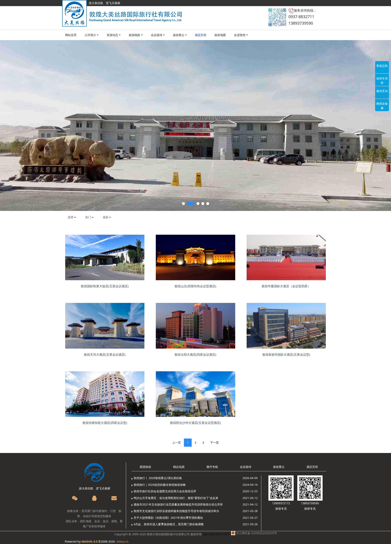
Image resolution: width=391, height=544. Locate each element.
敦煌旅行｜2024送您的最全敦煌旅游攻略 (160, 485)
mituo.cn (122, 541)
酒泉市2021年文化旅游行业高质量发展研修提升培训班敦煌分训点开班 (178, 504)
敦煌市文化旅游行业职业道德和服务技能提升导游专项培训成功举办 (176, 511)
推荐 (71, 217)
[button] (19, 125)
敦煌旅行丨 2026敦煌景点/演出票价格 (158, 478)
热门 (88, 217)
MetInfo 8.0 (89, 541)
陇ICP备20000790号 (216, 534)
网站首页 (71, 35)
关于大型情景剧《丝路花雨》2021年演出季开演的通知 (168, 518)
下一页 (214, 442)
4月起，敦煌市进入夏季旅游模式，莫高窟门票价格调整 (169, 524)
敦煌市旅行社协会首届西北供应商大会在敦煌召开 (165, 491)
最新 (106, 217)
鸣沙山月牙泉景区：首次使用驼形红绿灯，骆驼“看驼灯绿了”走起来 (176, 498)
